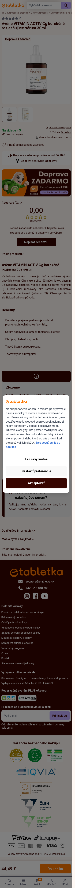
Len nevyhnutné (36, 459)
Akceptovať (36, 483)
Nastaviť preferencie (36, 471)
